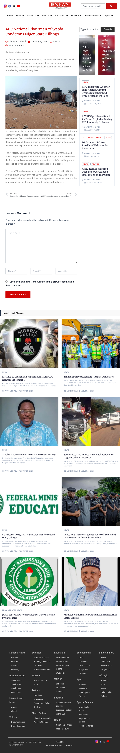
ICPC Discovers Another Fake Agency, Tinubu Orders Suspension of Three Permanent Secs (96, 91)
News (84, 43)
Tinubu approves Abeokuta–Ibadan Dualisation (89, 376)
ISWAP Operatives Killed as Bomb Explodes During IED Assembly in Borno (97, 119)
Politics (95, 164)
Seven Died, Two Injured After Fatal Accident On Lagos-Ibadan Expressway (89, 456)
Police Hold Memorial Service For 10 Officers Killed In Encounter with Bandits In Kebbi (90, 536)
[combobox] (93, 6)
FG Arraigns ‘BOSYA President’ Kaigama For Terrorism (95, 145)
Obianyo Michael (9, 391)
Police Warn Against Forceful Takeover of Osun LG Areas (87, 58)
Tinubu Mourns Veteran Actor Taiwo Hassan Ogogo (29, 454)
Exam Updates (9, 610)
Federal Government (92, 138)
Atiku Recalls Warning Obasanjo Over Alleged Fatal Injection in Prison (96, 171)
